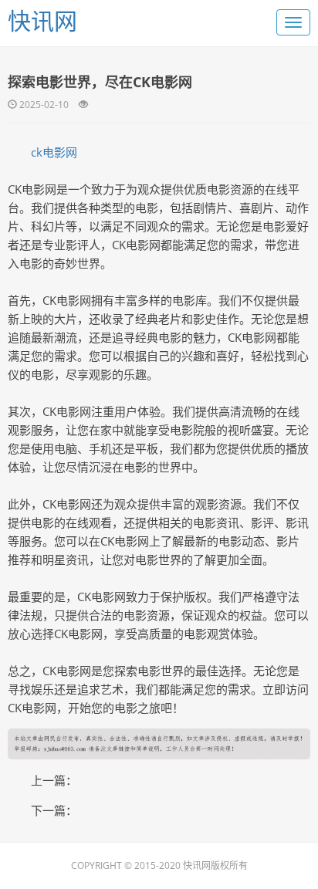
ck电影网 (54, 152)
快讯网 (42, 20)
